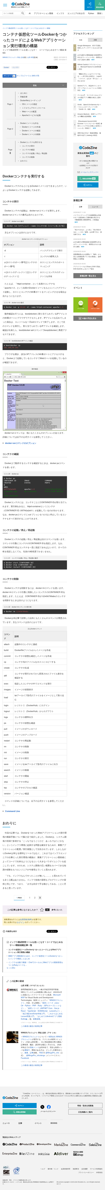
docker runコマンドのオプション (20, 443)
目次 (35, 85)
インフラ (60, 13)
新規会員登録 (88, 178)
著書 (26, 1052)
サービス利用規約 (96, 1169)
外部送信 (99, 1172)
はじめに (23, 93)
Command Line (12, 811)
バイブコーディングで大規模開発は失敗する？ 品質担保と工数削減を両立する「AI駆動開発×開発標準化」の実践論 (87, 217)
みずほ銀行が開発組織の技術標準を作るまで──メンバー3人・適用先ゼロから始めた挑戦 (89, 57)
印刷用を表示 (11, 931)
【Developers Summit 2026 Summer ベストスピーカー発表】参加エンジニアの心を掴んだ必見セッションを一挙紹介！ (89, 124)
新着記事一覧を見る (88, 275)
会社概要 (84, 1169)
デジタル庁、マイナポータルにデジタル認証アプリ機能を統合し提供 (89, 96)
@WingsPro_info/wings (35, 1055)
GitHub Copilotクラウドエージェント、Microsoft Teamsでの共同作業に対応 (89, 66)
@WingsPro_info (52, 1052)
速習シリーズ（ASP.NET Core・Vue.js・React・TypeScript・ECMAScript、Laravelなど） (41, 1009)
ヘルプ (42, 1169)
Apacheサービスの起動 (31, 115)
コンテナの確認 (28, 149)
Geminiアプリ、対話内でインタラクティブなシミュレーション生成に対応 (89, 87)
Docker (6, 67)
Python (91, 13)
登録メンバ (34, 1047)
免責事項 (76, 1169)
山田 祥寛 (30, 57)
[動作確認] (35, 400)
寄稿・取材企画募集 (85, 1105)
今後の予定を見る (89, 318)
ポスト (52, 67)
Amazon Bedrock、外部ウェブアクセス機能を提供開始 (89, 115)
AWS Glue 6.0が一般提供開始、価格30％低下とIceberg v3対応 (89, 134)
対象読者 (23, 96)
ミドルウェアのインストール (33, 107)
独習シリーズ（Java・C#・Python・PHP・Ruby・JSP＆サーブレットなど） (41, 1005)
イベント (38, 1123)
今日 (80, 40)
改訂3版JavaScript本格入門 (34, 1013)
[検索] (23, 13)
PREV (20, 898)
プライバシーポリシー (86, 1172)
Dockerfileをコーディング (30, 100)
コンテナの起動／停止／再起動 (34, 153)
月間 (95, 40)
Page (10, 104)
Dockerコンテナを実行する (31, 142)
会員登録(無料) (26, 919)
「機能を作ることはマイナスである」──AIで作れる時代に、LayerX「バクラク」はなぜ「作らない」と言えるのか (89, 77)
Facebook (25, 1058)
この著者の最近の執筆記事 (31, 1026)
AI (30, 13)
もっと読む (11, 967)
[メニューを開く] (5, 5)
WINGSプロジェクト (31, 1036)
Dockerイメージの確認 (31, 130)
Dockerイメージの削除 (31, 134)
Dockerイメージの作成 (31, 127)
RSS (41, 1052)
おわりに (23, 160)
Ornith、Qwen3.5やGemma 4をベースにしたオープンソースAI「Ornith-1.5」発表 (89, 106)
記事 (31, 1052)
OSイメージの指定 (29, 104)
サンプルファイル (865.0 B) (28, 75)
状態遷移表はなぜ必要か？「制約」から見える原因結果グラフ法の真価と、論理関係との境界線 (87, 256)
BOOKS (54, 1123)
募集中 (27, 1050)
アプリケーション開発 (43, 13)
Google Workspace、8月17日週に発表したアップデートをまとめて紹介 (89, 47)
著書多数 (36, 1019)
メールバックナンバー (89, 172)
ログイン (21, 922)
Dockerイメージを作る (29, 123)
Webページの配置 (29, 111)
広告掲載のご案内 (85, 1112)
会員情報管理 (65, 1169)
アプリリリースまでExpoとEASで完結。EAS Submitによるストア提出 (87, 267)
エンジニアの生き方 (76, 13)
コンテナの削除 (28, 157)
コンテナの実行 (28, 146)
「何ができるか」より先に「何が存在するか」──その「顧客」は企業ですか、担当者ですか (87, 232)
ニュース (95, 207)
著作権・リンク (53, 1169)
